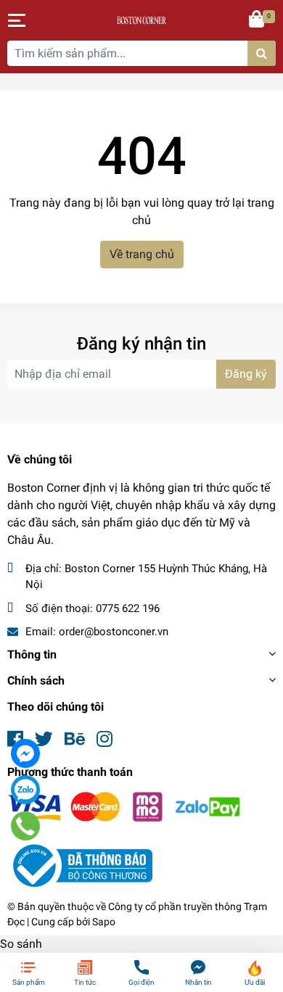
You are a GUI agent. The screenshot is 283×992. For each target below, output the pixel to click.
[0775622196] (26, 825)
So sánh (21, 944)
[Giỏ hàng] (257, 20)
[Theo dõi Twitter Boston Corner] (44, 739)
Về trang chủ (142, 254)
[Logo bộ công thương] (79, 865)
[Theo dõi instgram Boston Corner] (104, 739)
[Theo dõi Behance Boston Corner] (75, 739)
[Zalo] (25, 789)
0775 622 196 (128, 608)
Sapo (103, 921)
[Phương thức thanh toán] (124, 808)
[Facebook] (25, 753)
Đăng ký (246, 374)
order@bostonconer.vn (113, 631)
